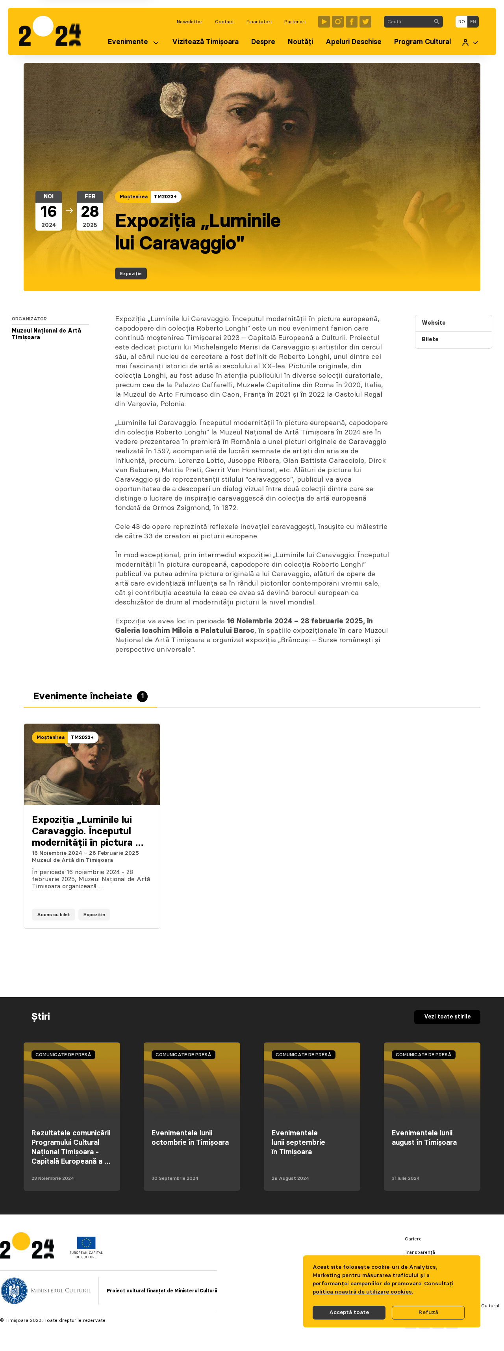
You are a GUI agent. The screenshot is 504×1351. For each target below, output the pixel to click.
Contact (224, 21)
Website (434, 323)
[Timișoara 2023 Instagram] (338, 22)
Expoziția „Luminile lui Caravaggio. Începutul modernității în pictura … (87, 831)
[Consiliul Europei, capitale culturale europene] (86, 1256)
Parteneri (295, 21)
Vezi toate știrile (447, 1017)
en (473, 21)
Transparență (420, 1252)
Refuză (428, 1312)
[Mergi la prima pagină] (54, 31)
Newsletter (189, 21)
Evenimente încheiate (88, 696)
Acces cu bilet (53, 914)
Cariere (413, 1238)
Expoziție (131, 273)
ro (461, 21)
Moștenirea (134, 196)
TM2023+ (165, 196)
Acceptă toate (349, 1312)
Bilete (430, 340)
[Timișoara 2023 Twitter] (365, 22)
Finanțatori (259, 21)
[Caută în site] (436, 22)
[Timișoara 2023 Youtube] (324, 22)
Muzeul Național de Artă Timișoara (46, 334)
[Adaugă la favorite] (146, 914)
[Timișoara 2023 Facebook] (352, 22)
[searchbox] (407, 22)
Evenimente (128, 42)
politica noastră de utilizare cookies (362, 1292)
